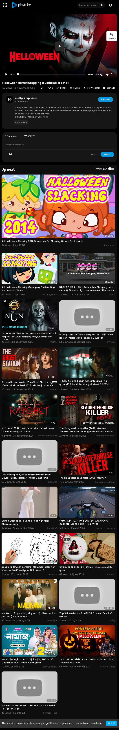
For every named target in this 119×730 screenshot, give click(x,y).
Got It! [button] (111, 723)
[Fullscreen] (112, 74)
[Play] (6, 74)
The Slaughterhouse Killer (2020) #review (82, 477)
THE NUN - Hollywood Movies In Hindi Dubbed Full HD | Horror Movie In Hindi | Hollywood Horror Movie (29, 336)
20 (101, 74)
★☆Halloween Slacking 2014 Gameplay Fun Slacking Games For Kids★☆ (42, 241)
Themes (112, 38)
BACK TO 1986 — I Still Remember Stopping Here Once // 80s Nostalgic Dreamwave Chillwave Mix (86, 289)
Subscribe (105, 99)
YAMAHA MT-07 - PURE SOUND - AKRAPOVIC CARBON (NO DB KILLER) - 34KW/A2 (83, 522)
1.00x (97, 74)
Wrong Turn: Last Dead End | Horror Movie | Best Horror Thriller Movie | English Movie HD (86, 336)
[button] (111, 5)
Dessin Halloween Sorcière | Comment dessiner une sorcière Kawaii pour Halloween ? (28, 568)
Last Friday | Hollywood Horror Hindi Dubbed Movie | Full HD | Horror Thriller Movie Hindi (26, 476)
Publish (107, 154)
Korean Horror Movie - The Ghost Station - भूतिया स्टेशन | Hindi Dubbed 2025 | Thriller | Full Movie (29, 384)
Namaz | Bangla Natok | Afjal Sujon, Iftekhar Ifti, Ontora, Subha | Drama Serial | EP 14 (28, 661)
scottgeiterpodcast (27, 98)
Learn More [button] (96, 723)
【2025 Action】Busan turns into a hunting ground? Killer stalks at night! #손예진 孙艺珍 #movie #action (84, 384)
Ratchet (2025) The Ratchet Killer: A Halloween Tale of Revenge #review (28, 430)
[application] (59, 46)
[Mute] (107, 74)
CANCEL (93, 154)
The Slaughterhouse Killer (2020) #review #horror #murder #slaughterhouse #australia (86, 430)
